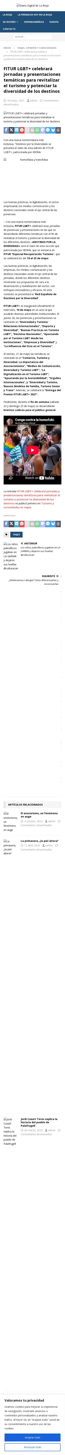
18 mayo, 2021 (16, 100)
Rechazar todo (32, 1447)
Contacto (9, 29)
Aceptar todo (32, 1437)
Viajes (16, 534)
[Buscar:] (32, 36)
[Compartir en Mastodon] (42, 130)
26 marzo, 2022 (33, 1130)
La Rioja (7, 14)
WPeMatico (12, 515)
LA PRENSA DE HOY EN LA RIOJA (35, 14)
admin (33, 100)
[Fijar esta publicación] (21, 130)
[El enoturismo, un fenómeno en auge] (11, 822)
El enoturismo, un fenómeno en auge (39, 815)
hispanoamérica (34, 21)
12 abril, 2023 (32, 845)
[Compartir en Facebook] (6, 130)
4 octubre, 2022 (33, 821)
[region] (32, 1424)
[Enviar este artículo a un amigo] (27, 130)
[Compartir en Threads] (58, 130)
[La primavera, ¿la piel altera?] (11, 974)
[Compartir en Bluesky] (53, 130)
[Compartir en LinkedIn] (16, 130)
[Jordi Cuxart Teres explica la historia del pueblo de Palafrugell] (11, 1252)
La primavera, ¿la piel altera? (39, 841)
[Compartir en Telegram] (48, 130)
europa (53, 21)
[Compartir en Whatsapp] (37, 130)
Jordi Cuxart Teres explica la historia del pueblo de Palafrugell (39, 1122)
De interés (9, 21)
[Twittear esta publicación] (11, 130)
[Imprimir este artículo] (32, 130)
